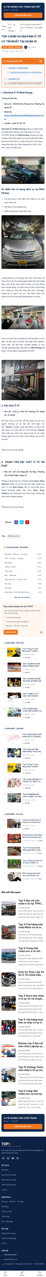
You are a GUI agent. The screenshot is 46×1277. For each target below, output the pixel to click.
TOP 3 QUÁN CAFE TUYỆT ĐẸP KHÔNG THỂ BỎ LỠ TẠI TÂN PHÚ (32, 711)
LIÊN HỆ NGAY (10, 632)
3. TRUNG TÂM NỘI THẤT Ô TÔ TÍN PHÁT (25, 83)
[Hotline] (18, 1158)
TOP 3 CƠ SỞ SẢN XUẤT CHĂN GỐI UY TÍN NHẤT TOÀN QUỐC (32, 736)
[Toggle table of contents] (41, 61)
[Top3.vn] (17, 1144)
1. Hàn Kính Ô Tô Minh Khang (17, 68)
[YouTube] (13, 1158)
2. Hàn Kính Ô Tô (13, 79)
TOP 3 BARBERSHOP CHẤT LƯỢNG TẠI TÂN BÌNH (31, 796)
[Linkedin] (8, 1158)
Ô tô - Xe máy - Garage (12, 47)
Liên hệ (22, 1275)
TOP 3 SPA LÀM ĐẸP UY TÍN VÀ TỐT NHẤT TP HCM (32, 781)
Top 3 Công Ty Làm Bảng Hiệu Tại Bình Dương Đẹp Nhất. (30, 651)
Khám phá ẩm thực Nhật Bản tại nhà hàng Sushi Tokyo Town (32, 837)
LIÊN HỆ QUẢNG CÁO (23, 15)
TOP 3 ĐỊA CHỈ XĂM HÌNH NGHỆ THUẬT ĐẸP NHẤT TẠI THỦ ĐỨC (32, 751)
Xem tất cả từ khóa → (23, 597)
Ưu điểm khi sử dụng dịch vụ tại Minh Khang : (26, 73)
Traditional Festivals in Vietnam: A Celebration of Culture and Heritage (32, 822)
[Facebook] (3, 1158)
